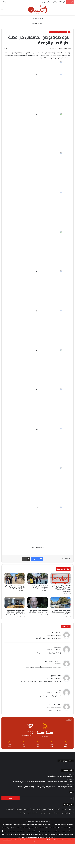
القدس (33, 809)
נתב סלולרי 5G (49, 828)
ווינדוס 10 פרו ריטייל (68, 828)
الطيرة (38, 809)
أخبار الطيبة (63, 32)
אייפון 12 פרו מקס (43, 831)
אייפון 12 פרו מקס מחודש (19, 831)
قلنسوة (35, 813)
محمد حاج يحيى (55, 704)
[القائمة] (2, 10)
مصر (29, 813)
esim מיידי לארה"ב (7, 831)
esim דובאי (51, 834)
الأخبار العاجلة (54, 32)
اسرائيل (70, 809)
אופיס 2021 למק (31, 825)
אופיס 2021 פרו (46, 825)
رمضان (70, 813)
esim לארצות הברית (60, 834)
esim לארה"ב (69, 834)
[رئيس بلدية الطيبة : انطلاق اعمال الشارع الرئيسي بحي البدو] (14, 578)
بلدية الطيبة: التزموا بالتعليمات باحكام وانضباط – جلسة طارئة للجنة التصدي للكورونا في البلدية (15, 612)
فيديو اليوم (42, 813)
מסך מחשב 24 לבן (13, 834)
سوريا (57, 813)
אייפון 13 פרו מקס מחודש (54, 831)
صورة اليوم (51, 813)
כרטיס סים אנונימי (40, 828)
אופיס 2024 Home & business (36, 837)
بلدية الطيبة (19, 809)
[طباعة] (24, 559)
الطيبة (44, 809)
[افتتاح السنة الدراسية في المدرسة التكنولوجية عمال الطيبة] (37, 578)
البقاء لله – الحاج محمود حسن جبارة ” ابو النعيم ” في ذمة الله (38, 611)
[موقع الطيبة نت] (37, 9)
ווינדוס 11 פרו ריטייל (58, 828)
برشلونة (26, 809)
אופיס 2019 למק (21, 825)
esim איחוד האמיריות (42, 834)
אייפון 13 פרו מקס (6, 828)
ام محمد (57, 647)
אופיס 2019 (54, 825)
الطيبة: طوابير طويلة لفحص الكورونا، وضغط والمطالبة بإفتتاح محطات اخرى (61, 612)
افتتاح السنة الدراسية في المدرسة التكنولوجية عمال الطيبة (38, 587)
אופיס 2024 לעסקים (50, 837)
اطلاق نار (64, 809)
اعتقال (57, 809)
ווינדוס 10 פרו (13, 825)
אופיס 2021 (39, 825)
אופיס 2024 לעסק (22, 837)
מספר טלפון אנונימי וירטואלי (28, 828)
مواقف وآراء (22, 813)
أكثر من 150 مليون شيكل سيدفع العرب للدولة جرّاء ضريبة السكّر (48, 2)
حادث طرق (10, 809)
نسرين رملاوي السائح (64, 48)
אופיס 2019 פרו (62, 825)
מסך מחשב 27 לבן (23, 834)
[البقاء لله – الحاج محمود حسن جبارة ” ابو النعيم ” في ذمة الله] (37, 602)
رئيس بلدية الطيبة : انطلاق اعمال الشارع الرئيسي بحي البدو (15, 587)
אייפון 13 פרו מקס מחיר (67, 831)
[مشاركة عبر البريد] (28, 559)
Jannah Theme (7, 840)
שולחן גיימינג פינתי (16, 828)
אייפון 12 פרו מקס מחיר (32, 831)
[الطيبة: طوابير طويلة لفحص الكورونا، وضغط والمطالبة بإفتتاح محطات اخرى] (60, 602)
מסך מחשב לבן (32, 834)
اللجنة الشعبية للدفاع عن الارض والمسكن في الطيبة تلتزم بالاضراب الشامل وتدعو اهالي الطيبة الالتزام (61, 589)
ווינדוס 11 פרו (6, 825)
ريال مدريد (64, 813)
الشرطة (51, 809)
